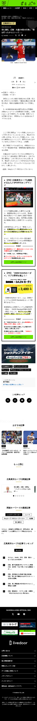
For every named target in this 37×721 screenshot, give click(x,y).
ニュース (5, 370)
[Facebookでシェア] (19, 36)
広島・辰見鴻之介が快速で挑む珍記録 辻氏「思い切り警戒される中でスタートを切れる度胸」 (20, 576)
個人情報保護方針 (7, 661)
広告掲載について (7, 656)
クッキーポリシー (7, 681)
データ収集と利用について (10, 671)
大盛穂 (5, 373)
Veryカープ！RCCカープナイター (21, 370)
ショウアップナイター (21, 366)
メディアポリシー (7, 676)
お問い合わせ (6, 651)
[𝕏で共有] (16, 35)
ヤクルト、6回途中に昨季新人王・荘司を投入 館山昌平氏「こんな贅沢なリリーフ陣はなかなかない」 (17, 531)
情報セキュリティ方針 (8, 666)
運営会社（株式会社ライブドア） (12, 686)
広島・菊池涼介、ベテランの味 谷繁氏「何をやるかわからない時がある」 (20, 592)
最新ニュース (7, 8)
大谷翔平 (17, 8)
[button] (13, 495)
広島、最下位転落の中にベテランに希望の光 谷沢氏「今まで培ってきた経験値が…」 (20, 567)
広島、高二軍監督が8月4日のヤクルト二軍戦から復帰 (20, 585)
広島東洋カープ (7, 366)
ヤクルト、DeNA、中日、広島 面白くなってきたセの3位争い (20, 558)
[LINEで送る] (22, 36)
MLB (24, 8)
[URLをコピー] (25, 36)
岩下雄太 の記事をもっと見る (12, 384)
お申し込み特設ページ (18, 262)
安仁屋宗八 (14, 373)
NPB (30, 8)
